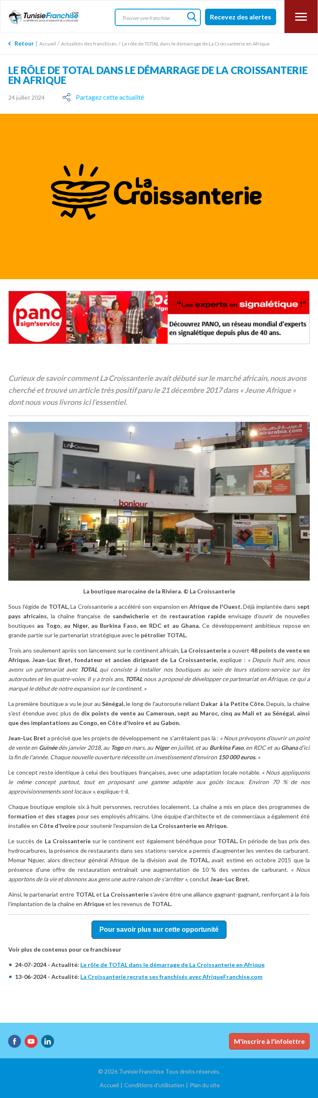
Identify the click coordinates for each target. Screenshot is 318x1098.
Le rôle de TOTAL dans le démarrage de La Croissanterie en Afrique (172, 964)
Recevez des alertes (240, 17)
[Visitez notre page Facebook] (14, 1041)
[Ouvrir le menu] (301, 16)
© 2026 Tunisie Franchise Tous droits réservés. (159, 1071)
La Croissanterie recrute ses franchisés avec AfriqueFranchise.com (171, 976)
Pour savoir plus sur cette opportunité (159, 929)
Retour (24, 43)
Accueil (47, 44)
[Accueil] (49, 17)
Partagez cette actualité (110, 97)
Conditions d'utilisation (154, 1084)
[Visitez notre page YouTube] (31, 1041)
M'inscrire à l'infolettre (269, 1041)
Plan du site (205, 1084)
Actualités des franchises (89, 44)
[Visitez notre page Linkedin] (47, 1041)
